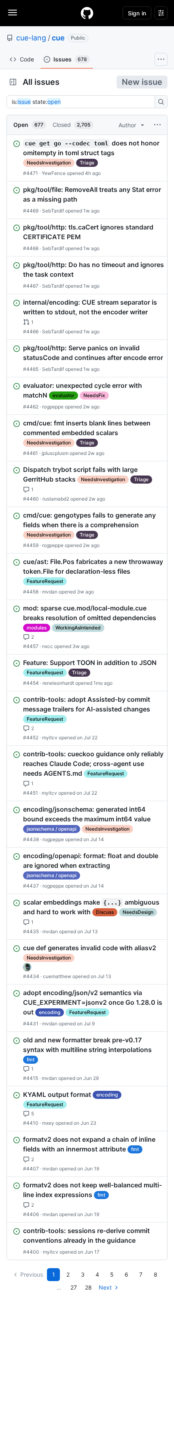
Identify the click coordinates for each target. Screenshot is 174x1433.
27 (73, 1287)
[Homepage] (87, 12)
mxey (48, 1123)
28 (88, 1287)
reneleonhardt (58, 683)
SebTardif (53, 211)
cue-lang (31, 38)
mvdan (49, 592)
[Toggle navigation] (12, 12)
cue (58, 38)
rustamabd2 (55, 499)
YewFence (54, 173)
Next (105, 1287)
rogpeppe (53, 407)
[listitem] (87, 158)
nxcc (47, 646)
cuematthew (57, 976)
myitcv (49, 737)
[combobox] (83, 102)
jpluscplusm (55, 453)
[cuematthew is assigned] (27, 967)
